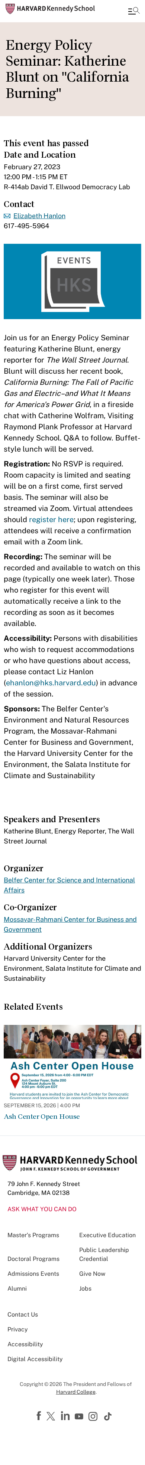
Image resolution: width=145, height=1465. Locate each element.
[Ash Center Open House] (72, 1062)
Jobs (85, 1288)
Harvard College (76, 1392)
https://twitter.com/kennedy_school (52, 1417)
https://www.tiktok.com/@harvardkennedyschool (108, 1416)
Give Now (92, 1273)
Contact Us (22, 1314)
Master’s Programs (33, 1235)
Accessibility (25, 1344)
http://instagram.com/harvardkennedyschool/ (94, 1417)
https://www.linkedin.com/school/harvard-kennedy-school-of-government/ (66, 1416)
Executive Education (107, 1235)
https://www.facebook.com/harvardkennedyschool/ (39, 1416)
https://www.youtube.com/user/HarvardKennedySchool (80, 1417)
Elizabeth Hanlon (39, 216)
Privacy (17, 1329)
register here (51, 519)
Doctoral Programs (33, 1258)
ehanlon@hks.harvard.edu (51, 682)
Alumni (17, 1288)
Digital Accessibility (35, 1359)
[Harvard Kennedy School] (50, 9)
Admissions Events (33, 1273)
